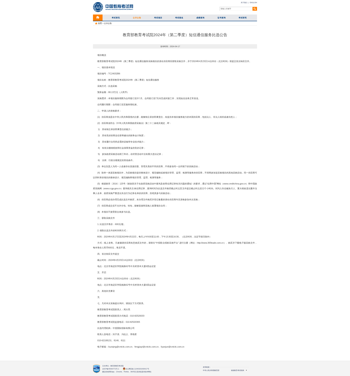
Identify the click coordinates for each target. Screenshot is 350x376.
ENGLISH (253, 3)
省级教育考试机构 (237, 370)
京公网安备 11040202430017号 (137, 369)
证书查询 (222, 18)
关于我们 (244, 3)
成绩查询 (200, 18)
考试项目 (158, 18)
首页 (99, 23)
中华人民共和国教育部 (211, 370)
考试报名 (179, 18)
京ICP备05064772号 (110, 369)
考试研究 (243, 18)
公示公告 (137, 18)
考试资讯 (116, 18)
